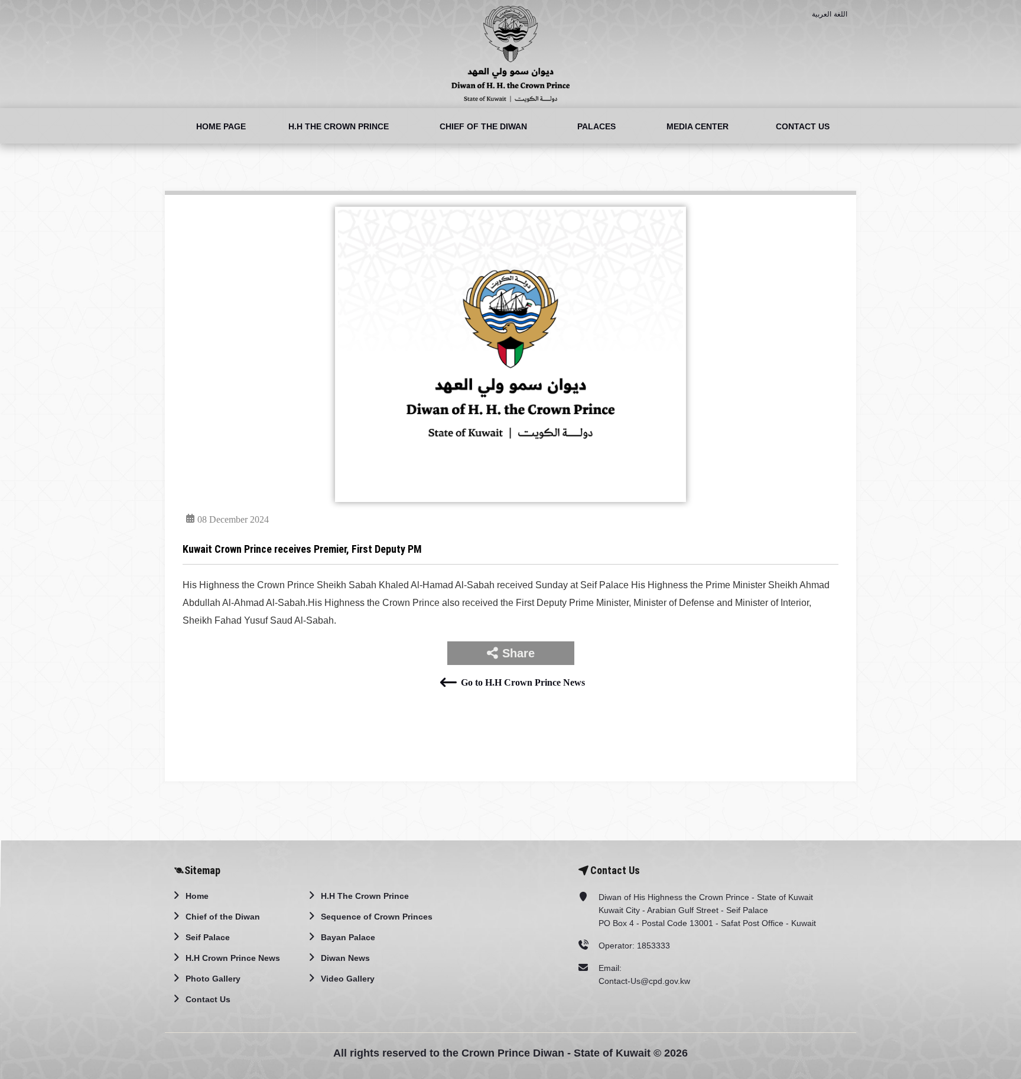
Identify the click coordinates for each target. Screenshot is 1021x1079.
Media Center (697, 126)
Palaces (596, 126)
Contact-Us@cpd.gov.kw (644, 981)
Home (197, 896)
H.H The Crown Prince (338, 126)
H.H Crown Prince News (233, 958)
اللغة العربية (830, 14)
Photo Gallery (213, 978)
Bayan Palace (348, 937)
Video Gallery (348, 978)
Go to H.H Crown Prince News (522, 682)
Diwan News (345, 958)
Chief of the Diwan (483, 126)
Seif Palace (208, 937)
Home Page (221, 126)
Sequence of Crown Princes (377, 916)
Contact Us (803, 126)
